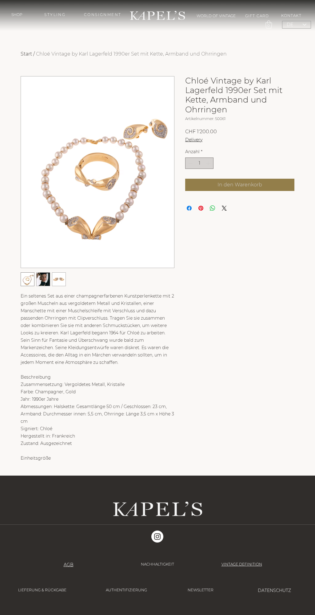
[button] (16, 14)
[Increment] (209, 163)
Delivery (193, 139)
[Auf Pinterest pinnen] (201, 208)
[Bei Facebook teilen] (189, 208)
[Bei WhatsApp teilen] (212, 208)
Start (26, 54)
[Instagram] (157, 537)
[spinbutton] (199, 163)
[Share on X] (224, 208)
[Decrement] (190, 163)
